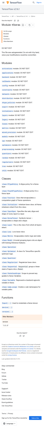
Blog (3, 369)
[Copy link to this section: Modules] (14, 63)
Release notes (6, 395)
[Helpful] (14, 20)
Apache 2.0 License (27, 348)
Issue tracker (6, 392)
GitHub (4, 376)
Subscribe (35, 418)
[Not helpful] (18, 20)
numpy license (12, 355)
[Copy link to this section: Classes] (13, 179)
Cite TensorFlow (7, 406)
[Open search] (33, 2)
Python (33, 16)
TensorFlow (5, 16)
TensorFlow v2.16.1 (11, 9)
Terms (4, 413)
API (13, 16)
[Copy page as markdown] (30, 25)
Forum (4, 373)
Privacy (10, 413)
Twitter (4, 379)
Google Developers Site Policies (16, 351)
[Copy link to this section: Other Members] (15, 317)
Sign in (39, 2)
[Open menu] (3, 2)
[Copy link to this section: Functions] (15, 298)
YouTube (5, 383)
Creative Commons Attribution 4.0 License (21, 346)
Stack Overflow (7, 399)
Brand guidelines (7, 402)
